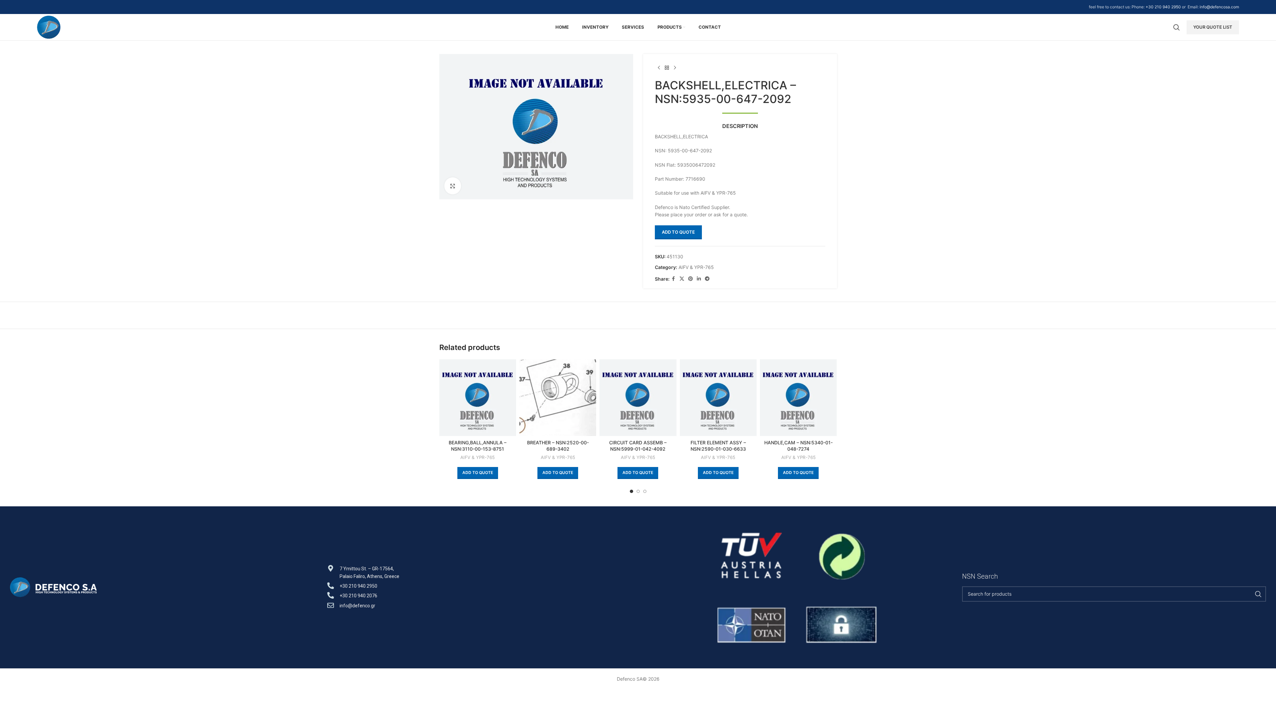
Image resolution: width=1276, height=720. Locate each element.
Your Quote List (1212, 27)
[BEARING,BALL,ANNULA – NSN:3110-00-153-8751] (477, 397)
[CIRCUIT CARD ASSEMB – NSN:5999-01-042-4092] (637, 397)
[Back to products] (667, 68)
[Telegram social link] (707, 278)
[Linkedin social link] (699, 278)
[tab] (740, 123)
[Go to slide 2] (638, 491)
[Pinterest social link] (690, 278)
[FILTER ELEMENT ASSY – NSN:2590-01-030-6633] (718, 397)
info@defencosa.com (1219, 6)
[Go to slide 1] (631, 491)
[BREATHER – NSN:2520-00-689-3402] (557, 397)
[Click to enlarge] (452, 185)
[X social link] (682, 278)
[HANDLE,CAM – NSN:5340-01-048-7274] (798, 397)
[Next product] (675, 68)
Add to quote (678, 232)
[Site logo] (49, 26)
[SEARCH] (1258, 594)
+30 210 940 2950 (1163, 6)
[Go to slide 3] (645, 491)
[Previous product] (659, 68)
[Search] (1176, 27)
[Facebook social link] (674, 278)
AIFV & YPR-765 (696, 267)
